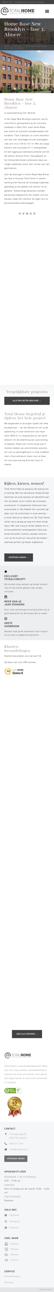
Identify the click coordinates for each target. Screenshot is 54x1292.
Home (6, 46)
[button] (47, 11)
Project (17, 46)
